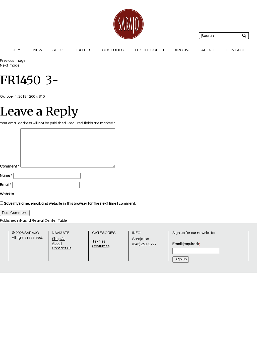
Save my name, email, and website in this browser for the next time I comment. (70, 203)
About (208, 50)
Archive (183, 50)
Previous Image (13, 61)
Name (6, 176)
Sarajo (31, 233)
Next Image (10, 65)
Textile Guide (148, 50)
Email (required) (186, 244)
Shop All (58, 239)
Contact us (61, 248)
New (37, 50)
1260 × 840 (36, 96)
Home (17, 50)
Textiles (83, 50)
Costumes (113, 50)
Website (7, 194)
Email (6, 185)
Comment (10, 166)
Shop (57, 50)
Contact (235, 50)
